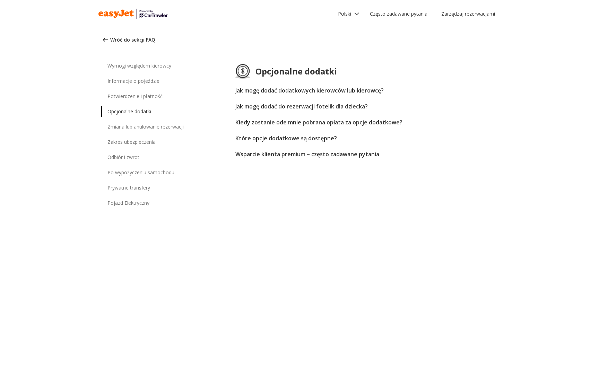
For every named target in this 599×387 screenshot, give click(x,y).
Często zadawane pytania (398, 13)
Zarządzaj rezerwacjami (468, 13)
